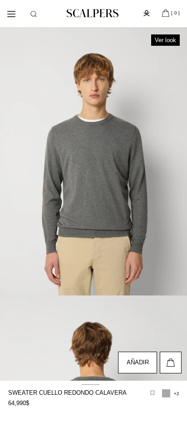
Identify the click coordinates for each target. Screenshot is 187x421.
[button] (33, 14)
